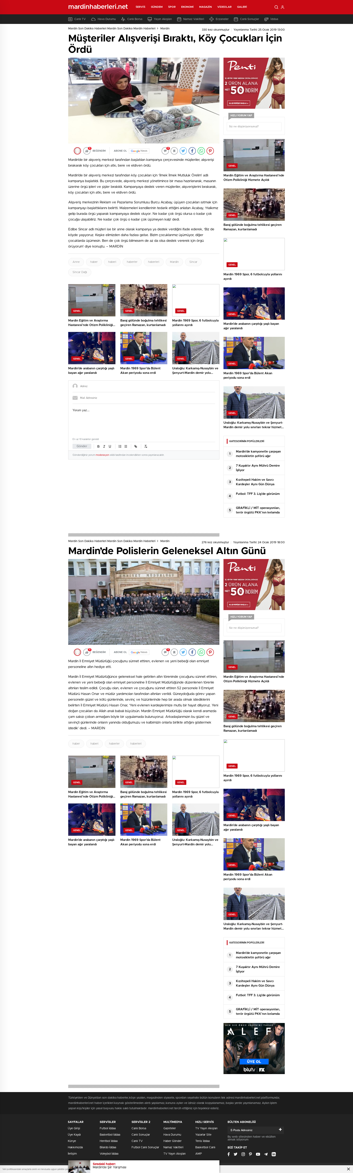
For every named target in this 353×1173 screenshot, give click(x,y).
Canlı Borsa (134, 19)
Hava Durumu (107, 19)
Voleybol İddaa (109, 1153)
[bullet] (125, 446)
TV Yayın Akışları (174, 1153)
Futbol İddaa (108, 1128)
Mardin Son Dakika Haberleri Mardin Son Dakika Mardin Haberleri (111, 28)
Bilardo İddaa (108, 1147)
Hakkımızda (75, 1147)
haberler (132, 262)
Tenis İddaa (202, 1141)
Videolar (224, 7)
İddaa (274, 19)
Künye (72, 1141)
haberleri (153, 262)
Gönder (82, 446)
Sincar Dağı (80, 272)
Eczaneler (222, 19)
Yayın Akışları (163, 19)
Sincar (193, 262)
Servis (140, 7)
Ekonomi (187, 7)
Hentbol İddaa (108, 1141)
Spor (171, 7)
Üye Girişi (74, 1128)
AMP (198, 1153)
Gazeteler (169, 1128)
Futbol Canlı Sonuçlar (145, 1147)
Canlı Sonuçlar (249, 19)
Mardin (165, 28)
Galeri (242, 7)
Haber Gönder (172, 1141)
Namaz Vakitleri (193, 19)
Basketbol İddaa (110, 1134)
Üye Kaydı (74, 1134)
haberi (112, 262)
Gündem (157, 7)
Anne (76, 262)
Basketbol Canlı (205, 1147)
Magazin (205, 7)
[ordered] (120, 446)
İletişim (72, 1153)
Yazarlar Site (203, 1134)
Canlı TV (80, 19)
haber (94, 262)
